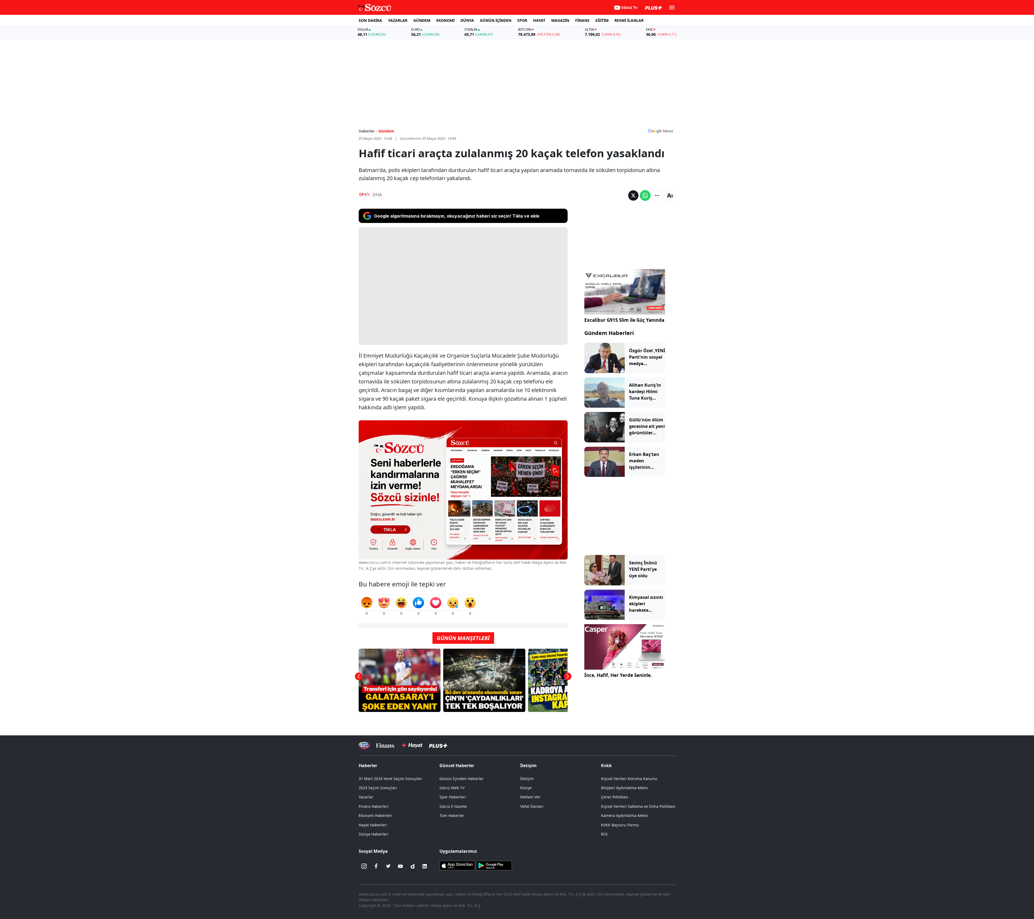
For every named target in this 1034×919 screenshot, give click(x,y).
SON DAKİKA (370, 20)
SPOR (522, 20)
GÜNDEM (421, 20)
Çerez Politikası (614, 796)
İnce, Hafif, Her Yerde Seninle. (618, 675)
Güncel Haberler (456, 765)
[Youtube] (400, 866)
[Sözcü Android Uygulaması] (494, 865)
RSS (604, 834)
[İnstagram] (364, 866)
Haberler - (368, 131)
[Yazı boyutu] (670, 195)
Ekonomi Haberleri (375, 815)
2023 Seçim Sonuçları (378, 787)
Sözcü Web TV (451, 787)
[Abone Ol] (660, 131)
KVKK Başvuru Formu (620, 824)
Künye (526, 787)
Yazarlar (366, 796)
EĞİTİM (602, 20)
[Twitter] (388, 866)
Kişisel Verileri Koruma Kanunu (629, 778)
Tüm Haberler (451, 815)
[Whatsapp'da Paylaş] (645, 195)
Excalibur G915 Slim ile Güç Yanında (624, 320)
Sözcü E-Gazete (453, 806)
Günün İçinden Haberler (461, 778)
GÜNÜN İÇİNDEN (495, 20)
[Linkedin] (424, 866)
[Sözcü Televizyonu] (364, 745)
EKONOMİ (445, 20)
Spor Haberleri (452, 796)
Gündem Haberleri (609, 333)
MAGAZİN (560, 20)
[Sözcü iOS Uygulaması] (457, 865)
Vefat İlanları (531, 806)
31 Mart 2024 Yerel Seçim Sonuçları (390, 778)
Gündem (386, 131)
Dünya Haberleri (373, 834)
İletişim (527, 778)
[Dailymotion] (412, 866)
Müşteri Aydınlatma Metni (624, 787)
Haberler (368, 765)
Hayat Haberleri (373, 824)
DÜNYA (467, 20)
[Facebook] (376, 866)
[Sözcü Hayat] (411, 745)
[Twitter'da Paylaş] (633, 195)
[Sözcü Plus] (438, 745)
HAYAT (539, 20)
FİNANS (582, 20)
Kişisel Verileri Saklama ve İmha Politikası (638, 806)
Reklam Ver (530, 796)
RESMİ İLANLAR (629, 20)
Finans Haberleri (374, 806)
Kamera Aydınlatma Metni (624, 815)
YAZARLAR (397, 20)
